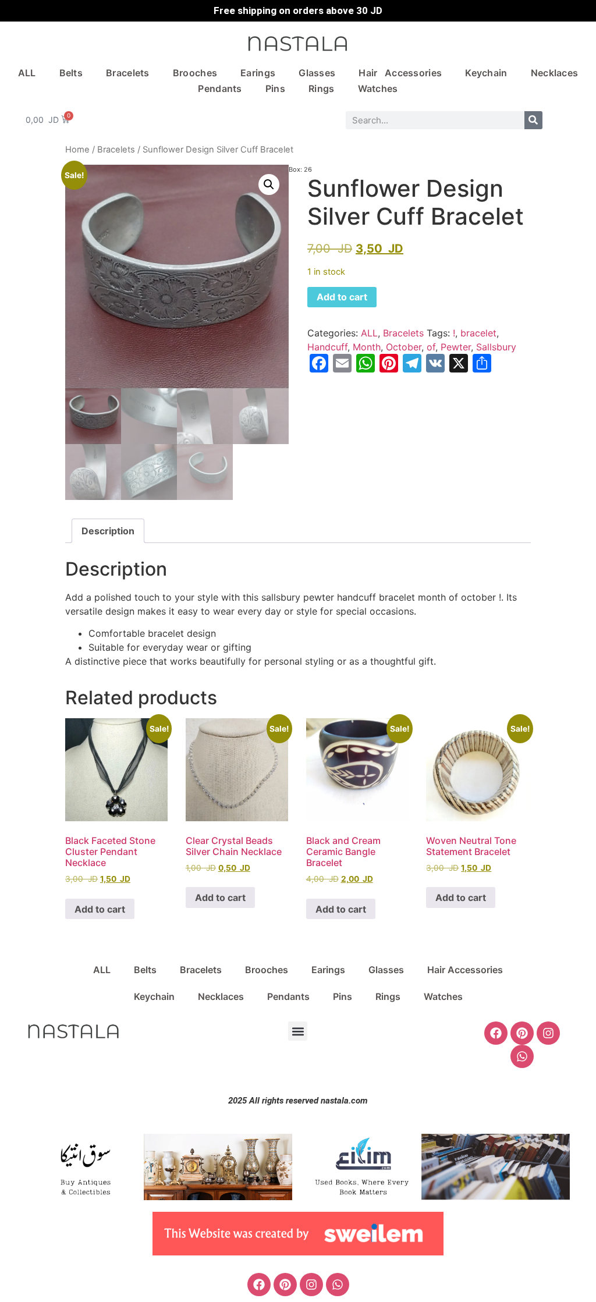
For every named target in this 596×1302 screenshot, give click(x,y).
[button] (268, 184)
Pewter (456, 347)
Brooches (195, 73)
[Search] (533, 120)
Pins (275, 88)
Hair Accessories (400, 73)
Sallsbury (496, 347)
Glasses (317, 73)
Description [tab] (107, 531)
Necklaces (555, 73)
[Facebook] (496, 1033)
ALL (27, 73)
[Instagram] (548, 1033)
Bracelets (128, 73)
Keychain (486, 73)
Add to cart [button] (99, 909)
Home (77, 149)
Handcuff (327, 347)
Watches (378, 88)
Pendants (220, 88)
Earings (257, 73)
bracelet (478, 333)
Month (367, 347)
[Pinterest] (522, 1033)
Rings (321, 88)
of (431, 347)
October (403, 347)
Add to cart (342, 297)
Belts (71, 73)
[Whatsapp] (522, 1056)
